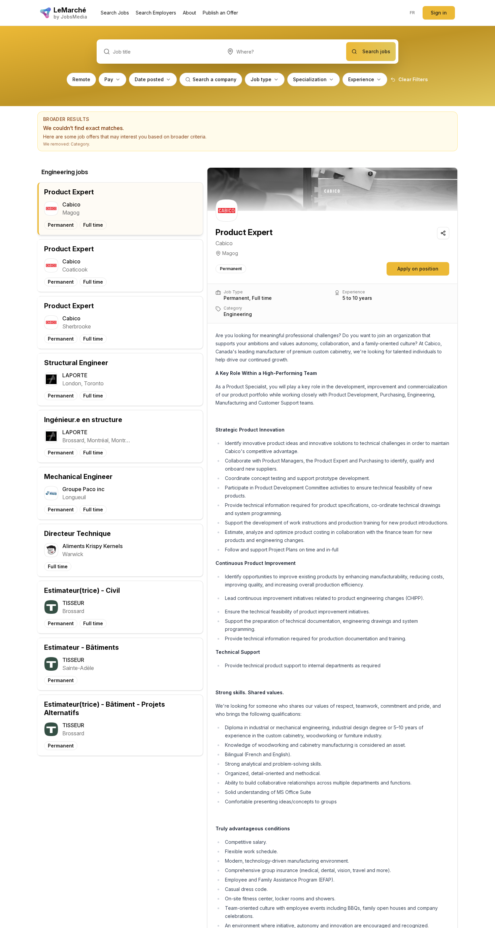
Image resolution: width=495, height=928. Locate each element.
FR (412, 12)
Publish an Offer (220, 12)
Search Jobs (115, 12)
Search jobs (376, 51)
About (189, 12)
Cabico (224, 243)
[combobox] (283, 51)
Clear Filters (413, 79)
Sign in (439, 12)
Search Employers (156, 12)
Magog (230, 253)
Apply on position (417, 268)
